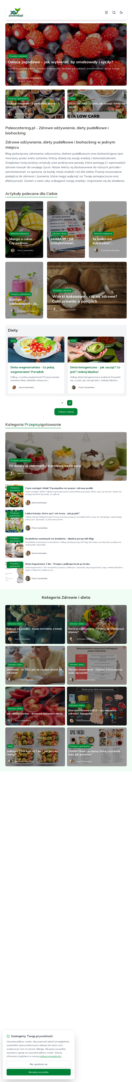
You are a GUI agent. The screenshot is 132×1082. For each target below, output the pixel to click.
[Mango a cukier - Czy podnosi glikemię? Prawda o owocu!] (24, 229)
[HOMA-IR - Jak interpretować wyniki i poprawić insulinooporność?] (66, 229)
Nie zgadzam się (38, 1064)
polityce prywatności (50, 1056)
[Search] (114, 12)
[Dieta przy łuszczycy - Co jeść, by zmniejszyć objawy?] (97, 624)
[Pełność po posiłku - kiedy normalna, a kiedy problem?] (35, 624)
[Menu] (106, 12)
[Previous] (62, 403)
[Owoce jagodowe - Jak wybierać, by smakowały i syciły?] (66, 54)
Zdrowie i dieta (59, 233)
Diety (72, 98)
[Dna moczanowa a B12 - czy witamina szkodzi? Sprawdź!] (97, 706)
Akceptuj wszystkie (39, 1072)
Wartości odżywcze (19, 233)
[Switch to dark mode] (121, 12)
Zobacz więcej (66, 411)
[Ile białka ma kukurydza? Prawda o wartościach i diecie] (108, 229)
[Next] (69, 403)
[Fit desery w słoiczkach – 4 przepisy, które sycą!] (66, 456)
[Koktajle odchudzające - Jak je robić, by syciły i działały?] (24, 290)
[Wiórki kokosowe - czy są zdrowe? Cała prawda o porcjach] (87, 290)
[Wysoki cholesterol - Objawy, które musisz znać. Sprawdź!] (97, 665)
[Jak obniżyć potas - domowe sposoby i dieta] (35, 706)
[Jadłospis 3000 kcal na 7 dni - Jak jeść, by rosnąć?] (35, 746)
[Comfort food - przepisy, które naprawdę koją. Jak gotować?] (97, 746)
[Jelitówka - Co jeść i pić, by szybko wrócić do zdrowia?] (35, 665)
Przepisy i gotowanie (18, 98)
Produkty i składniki (18, 56)
